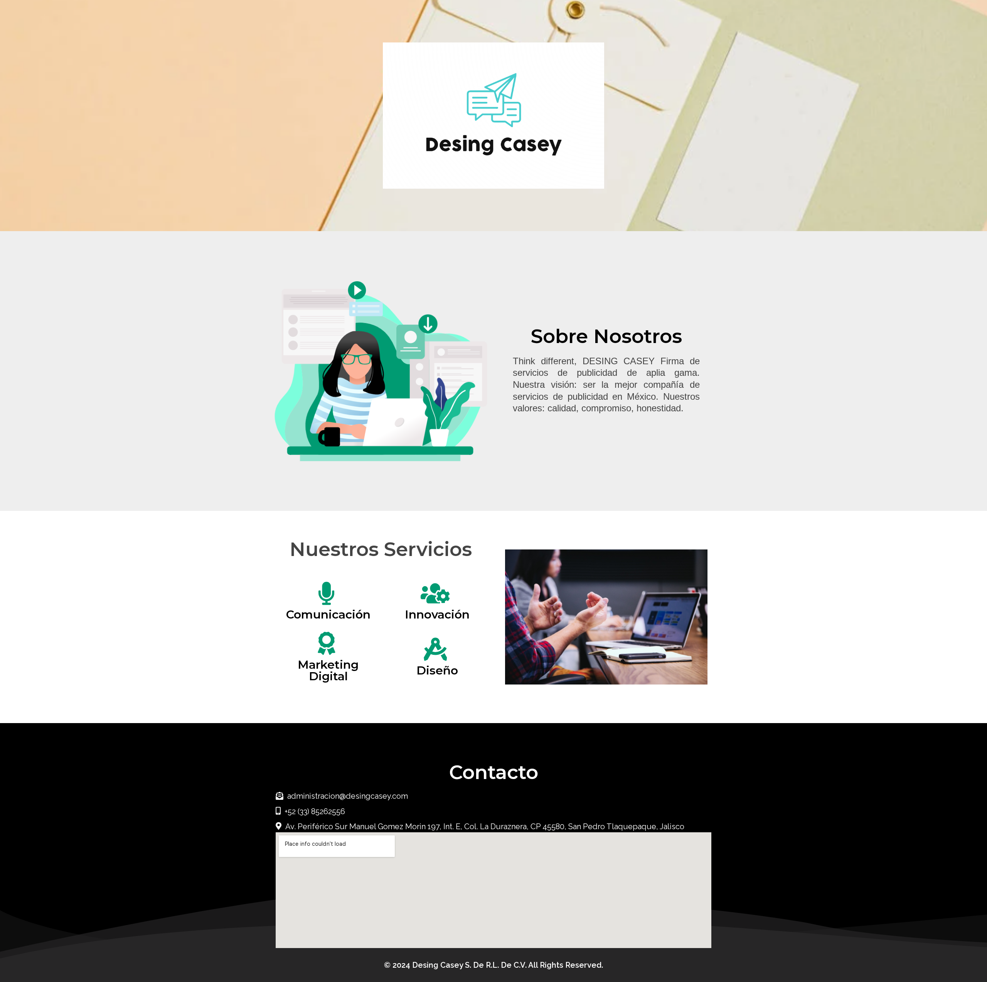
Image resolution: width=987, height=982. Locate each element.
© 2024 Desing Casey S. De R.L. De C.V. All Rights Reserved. (493, 965)
